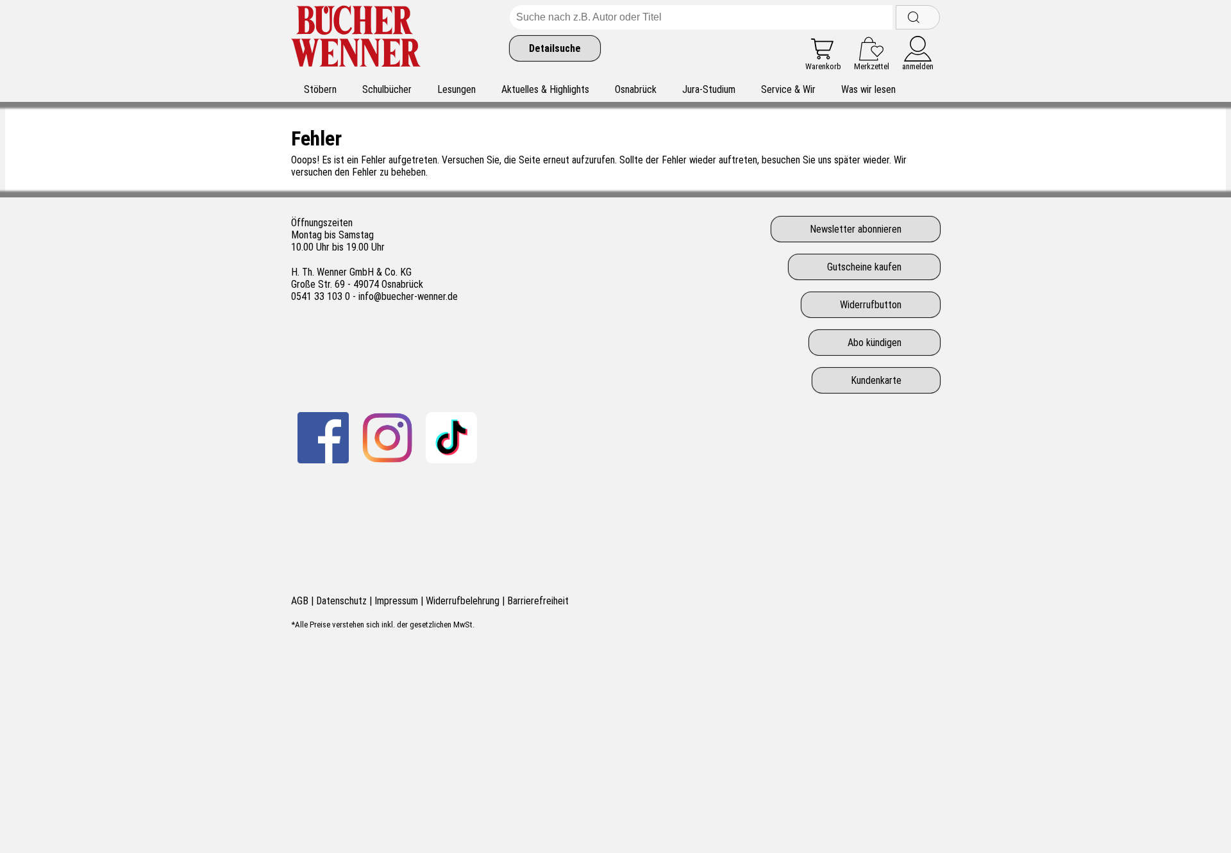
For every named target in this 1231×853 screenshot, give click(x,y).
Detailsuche (555, 48)
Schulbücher (387, 89)
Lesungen (456, 89)
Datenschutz (341, 601)
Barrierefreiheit (538, 601)
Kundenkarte (876, 380)
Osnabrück (636, 89)
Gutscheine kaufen (864, 267)
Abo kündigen (874, 342)
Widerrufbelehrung (462, 601)
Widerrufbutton (870, 305)
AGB (299, 601)
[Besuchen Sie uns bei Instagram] (387, 438)
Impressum (396, 601)
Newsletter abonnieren (855, 229)
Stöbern (320, 89)
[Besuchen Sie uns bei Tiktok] (451, 438)
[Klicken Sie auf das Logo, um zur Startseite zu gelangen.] (356, 38)
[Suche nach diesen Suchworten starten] (918, 17)
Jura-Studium (708, 89)
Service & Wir (788, 89)
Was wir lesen (868, 89)
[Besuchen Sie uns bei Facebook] (323, 438)
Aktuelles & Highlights (545, 89)
